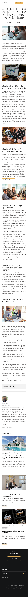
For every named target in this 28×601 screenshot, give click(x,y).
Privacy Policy (6, 585)
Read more (4, 471)
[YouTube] (14, 588)
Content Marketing (18, 526)
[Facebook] (7, 588)
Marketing (18, 22)
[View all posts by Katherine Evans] (5, 399)
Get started (19, 2)
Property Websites (18, 453)
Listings (11, 453)
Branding (11, 526)
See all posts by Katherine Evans (7, 427)
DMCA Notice (21, 585)
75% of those (16, 326)
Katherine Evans (5, 403)
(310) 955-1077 (14, 553)
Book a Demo (14, 558)
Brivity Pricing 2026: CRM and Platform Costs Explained (13, 495)
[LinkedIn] (21, 588)
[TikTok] (17, 588)
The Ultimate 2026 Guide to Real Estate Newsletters (13, 531)
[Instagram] (11, 588)
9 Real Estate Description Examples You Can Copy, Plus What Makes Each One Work (13, 457)
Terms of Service (14, 585)
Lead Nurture (4, 528)
